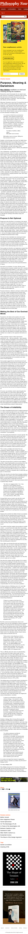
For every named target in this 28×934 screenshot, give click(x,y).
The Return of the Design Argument (11, 837)
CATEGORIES (12, 9)
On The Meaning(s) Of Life (8, 824)
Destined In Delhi (5, 830)
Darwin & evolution (6, 844)
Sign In (3, 13)
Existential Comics (5, 835)
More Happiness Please (7, 819)
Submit (22, 73)
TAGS (19, 9)
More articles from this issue (14, 810)
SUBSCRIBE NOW (8, 58)
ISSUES (3, 9)
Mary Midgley (5, 90)
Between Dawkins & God (7, 828)
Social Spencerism (5, 821)
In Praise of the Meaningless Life (10, 826)
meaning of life (4, 847)
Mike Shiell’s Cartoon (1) (7, 833)
